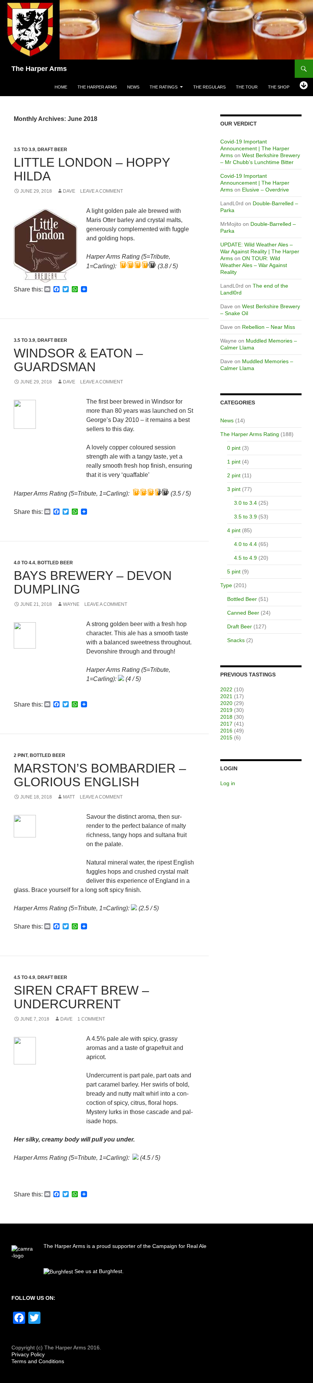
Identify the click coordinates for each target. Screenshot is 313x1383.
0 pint (233, 448)
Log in (227, 783)
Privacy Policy (28, 1354)
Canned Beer (243, 613)
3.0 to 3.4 (245, 503)
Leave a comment (101, 191)
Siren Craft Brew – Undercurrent (81, 997)
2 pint (20, 755)
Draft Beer (52, 149)
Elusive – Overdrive (265, 190)
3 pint (233, 489)
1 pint (233, 462)
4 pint (233, 530)
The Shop (278, 87)
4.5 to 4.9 (24, 977)
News (133, 87)
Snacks (236, 640)
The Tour (247, 87)
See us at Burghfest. (98, 1271)
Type (226, 585)
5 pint (233, 571)
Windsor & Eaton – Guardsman (78, 360)
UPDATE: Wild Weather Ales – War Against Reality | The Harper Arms (259, 251)
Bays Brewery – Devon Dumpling (93, 582)
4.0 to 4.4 (24, 562)
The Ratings (163, 87)
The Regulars (209, 87)
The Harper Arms (39, 68)
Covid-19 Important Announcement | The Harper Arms (254, 148)
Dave (69, 191)
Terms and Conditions (37, 1361)
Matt (69, 797)
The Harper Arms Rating (249, 434)
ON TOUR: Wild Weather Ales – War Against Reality (253, 265)
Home (61, 87)
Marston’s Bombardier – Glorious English (100, 775)
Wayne (71, 604)
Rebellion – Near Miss (268, 327)
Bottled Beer (55, 562)
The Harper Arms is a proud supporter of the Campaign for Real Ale (125, 1246)
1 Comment (91, 1019)
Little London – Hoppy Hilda (92, 169)
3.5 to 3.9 (24, 149)
